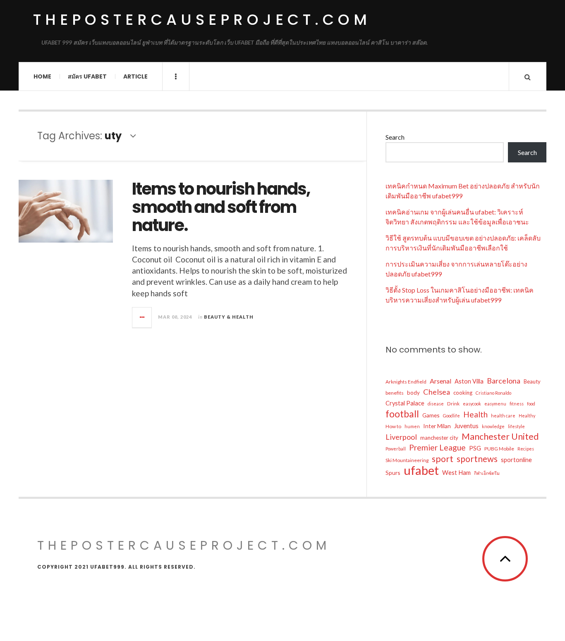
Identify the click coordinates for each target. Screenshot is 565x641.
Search (395, 137)
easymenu (495, 403)
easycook (472, 403)
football (402, 414)
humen (412, 426)
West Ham (456, 472)
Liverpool (401, 436)
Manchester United (500, 436)
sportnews (477, 459)
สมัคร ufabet (87, 76)
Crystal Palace (404, 403)
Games (431, 415)
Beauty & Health (229, 316)
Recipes (525, 448)
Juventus (466, 425)
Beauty (532, 381)
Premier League (437, 447)
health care (503, 415)
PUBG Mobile (499, 449)
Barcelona (503, 380)
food (531, 403)
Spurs (392, 472)
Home (42, 76)
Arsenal (440, 381)
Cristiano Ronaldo (493, 393)
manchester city (439, 437)
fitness (517, 403)
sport (442, 459)
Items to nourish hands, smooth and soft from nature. (221, 207)
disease (436, 403)
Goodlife (451, 415)
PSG (475, 448)
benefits (394, 393)
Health (475, 414)
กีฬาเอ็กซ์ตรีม (487, 473)
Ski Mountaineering (407, 460)
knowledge (493, 426)
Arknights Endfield (405, 382)
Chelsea (436, 391)
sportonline (516, 459)
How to (393, 426)
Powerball (395, 448)
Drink (453, 403)
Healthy (527, 415)
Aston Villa (469, 381)
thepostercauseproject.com (202, 19)
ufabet (421, 470)
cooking (462, 392)
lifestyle (516, 426)
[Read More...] (142, 317)
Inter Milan (437, 425)
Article (135, 76)
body (413, 392)
